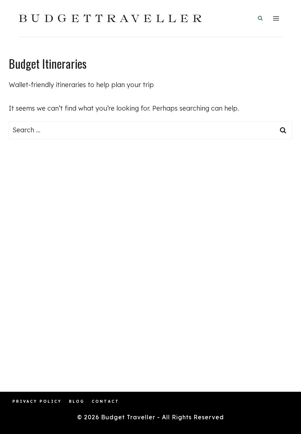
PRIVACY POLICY (37, 401)
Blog (76, 401)
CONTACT (105, 401)
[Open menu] (276, 18)
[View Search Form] (260, 18)
